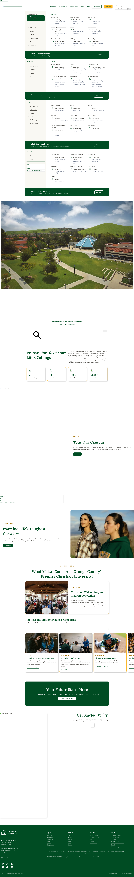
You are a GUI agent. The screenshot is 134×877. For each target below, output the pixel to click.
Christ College (73, 76)
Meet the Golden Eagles (101, 666)
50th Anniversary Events (33, 14)
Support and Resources (76, 166)
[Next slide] (108, 629)
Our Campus (91, 17)
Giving (70, 837)
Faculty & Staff (34, 38)
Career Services (115, 837)
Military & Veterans (74, 115)
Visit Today (98, 192)
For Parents (54, 166)
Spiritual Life (91, 154)
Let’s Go (77, 454)
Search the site (118, 7)
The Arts (53, 176)
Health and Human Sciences (58, 76)
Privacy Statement (112, 873)
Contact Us (33, 45)
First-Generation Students (76, 154)
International (73, 105)
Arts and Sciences (55, 64)
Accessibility (129, 873)
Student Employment (35, 120)
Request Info (97, 6)
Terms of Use (121, 873)
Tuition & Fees (34, 106)
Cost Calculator (34, 123)
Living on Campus (55, 154)
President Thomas (74, 17)
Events (32, 31)
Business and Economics (94, 64)
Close (129, 8)
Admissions (50, 837)
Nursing (32, 73)
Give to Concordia (55, 39)
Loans (31, 116)
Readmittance (91, 115)
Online (32, 77)
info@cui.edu (4, 858)
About (48, 841)
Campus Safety (92, 27)
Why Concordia (73, 125)
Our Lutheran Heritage (33, 668)
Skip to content (4, 1)
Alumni (32, 42)
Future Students (94, 835)
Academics (49, 835)
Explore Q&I (8, 545)
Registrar (113, 839)
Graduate (32, 69)
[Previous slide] (105, 629)
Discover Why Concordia (67, 698)
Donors (92, 841)
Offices (32, 34)
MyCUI (32, 159)
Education (72, 64)
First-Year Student (55, 105)
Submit (105, 330)
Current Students (94, 837)
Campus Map (91, 39)
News (69, 843)
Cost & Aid (29, 103)
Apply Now (108, 6)
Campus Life (50, 839)
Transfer (90, 105)
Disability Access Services (117, 843)
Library (70, 841)
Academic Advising (116, 835)
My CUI (70, 839)
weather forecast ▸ (34, 170)
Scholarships (33, 110)
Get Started (98, 95)
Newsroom (33, 27)
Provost (72, 27)
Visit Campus (73, 39)
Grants (32, 113)
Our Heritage (54, 17)
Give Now (99, 54)
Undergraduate (34, 66)
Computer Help (115, 841)
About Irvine (91, 166)
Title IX (113, 845)
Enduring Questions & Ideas (58, 27)
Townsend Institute (93, 76)
